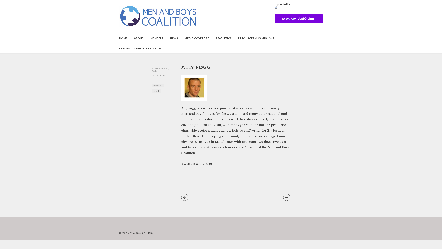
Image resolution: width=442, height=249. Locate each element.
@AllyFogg (204, 163)
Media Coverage (197, 38)
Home (123, 38)
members (157, 85)
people (156, 91)
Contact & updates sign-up (140, 48)
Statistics (224, 38)
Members (157, 38)
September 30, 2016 (160, 69)
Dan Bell (160, 75)
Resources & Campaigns (256, 38)
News (174, 38)
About (139, 38)
